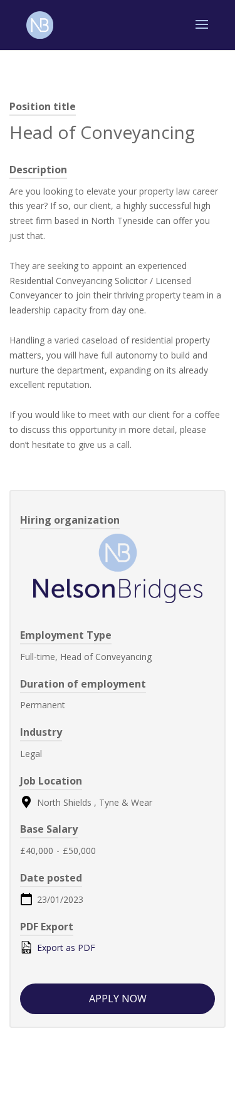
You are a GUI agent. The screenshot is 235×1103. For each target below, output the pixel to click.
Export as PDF (64, 947)
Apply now (118, 998)
